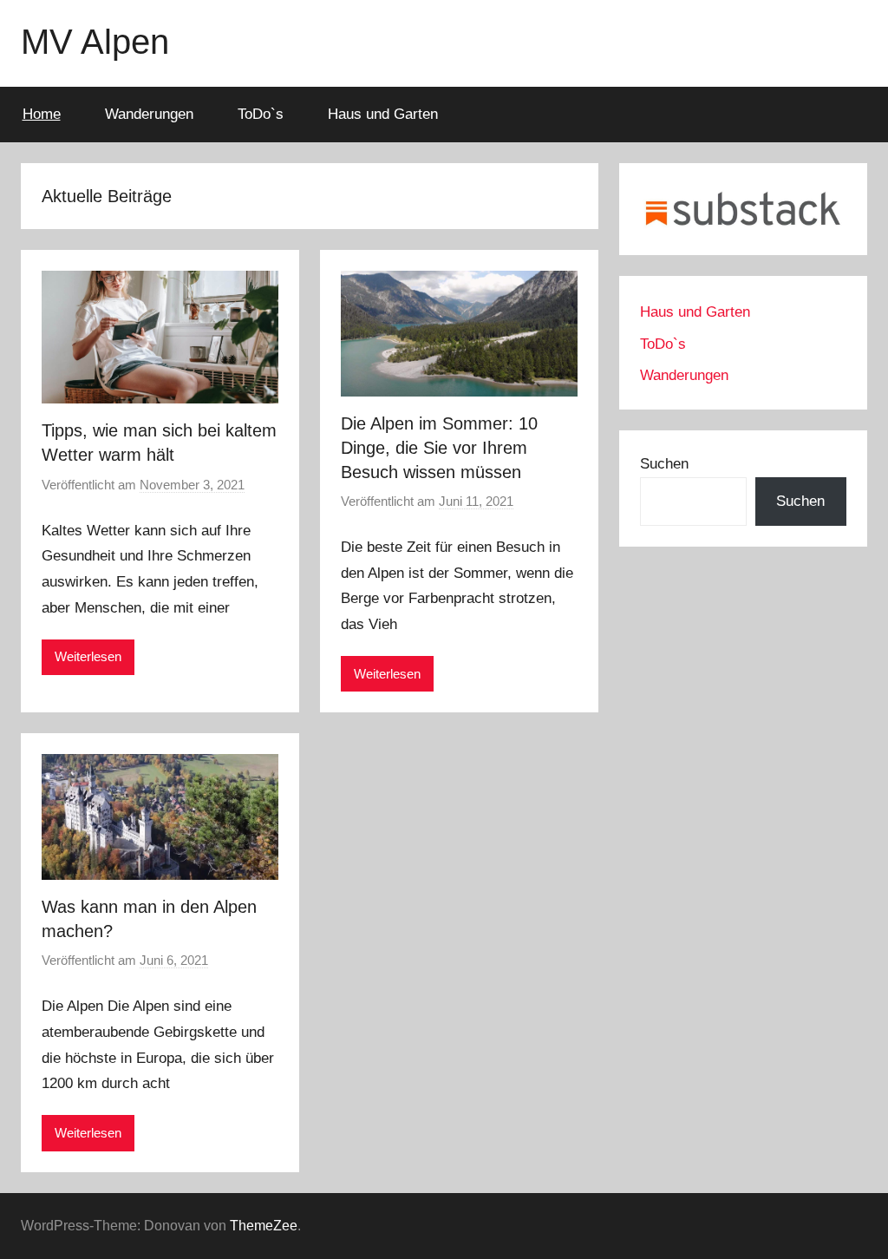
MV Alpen (95, 42)
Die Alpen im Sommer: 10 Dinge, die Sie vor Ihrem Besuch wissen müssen (439, 448)
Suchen (664, 464)
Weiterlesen (88, 656)
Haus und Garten (383, 114)
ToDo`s (261, 114)
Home (42, 114)
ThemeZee (263, 1225)
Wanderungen (149, 114)
